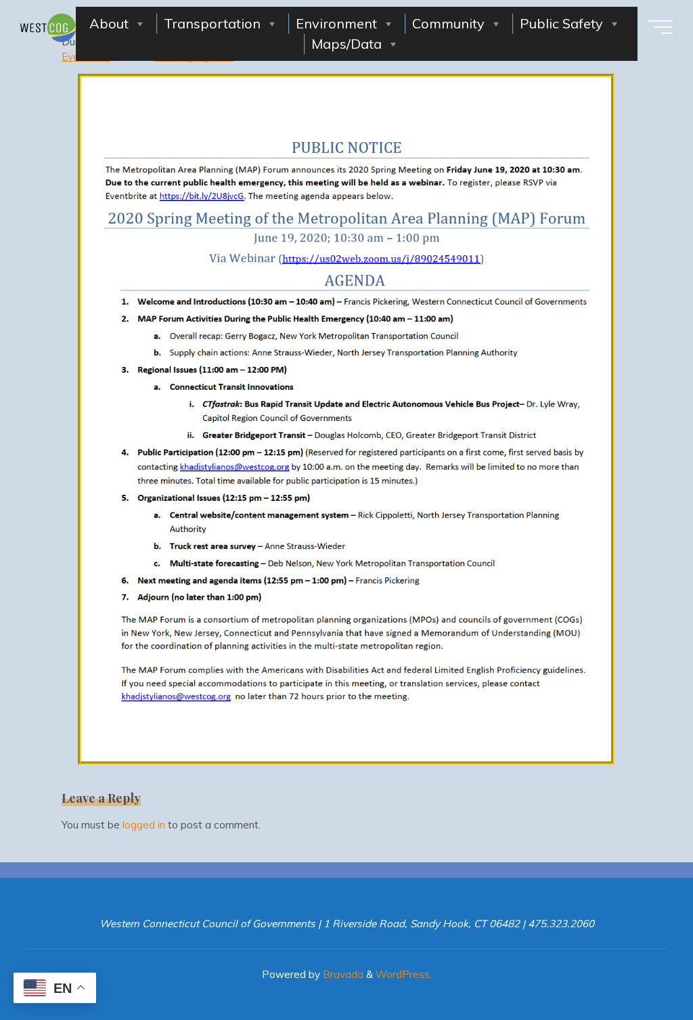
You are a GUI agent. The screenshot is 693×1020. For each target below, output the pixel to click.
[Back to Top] (640, 967)
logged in (143, 824)
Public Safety (561, 23)
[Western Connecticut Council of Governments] (48, 26)
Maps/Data (346, 43)
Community (448, 23)
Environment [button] (336, 23)
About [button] (109, 23)
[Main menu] (660, 27)
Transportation (212, 23)
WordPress (403, 974)
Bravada (341, 974)
